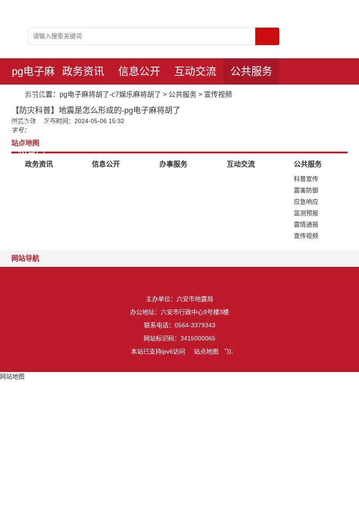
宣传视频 (218, 94)
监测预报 (306, 212)
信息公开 (139, 71)
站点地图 (206, 351)
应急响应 (306, 201)
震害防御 (306, 190)
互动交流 (195, 71)
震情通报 (306, 224)
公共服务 (251, 71)
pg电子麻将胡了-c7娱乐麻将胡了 (33, 75)
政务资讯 (83, 71)
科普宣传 (306, 178)
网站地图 (12, 376)
